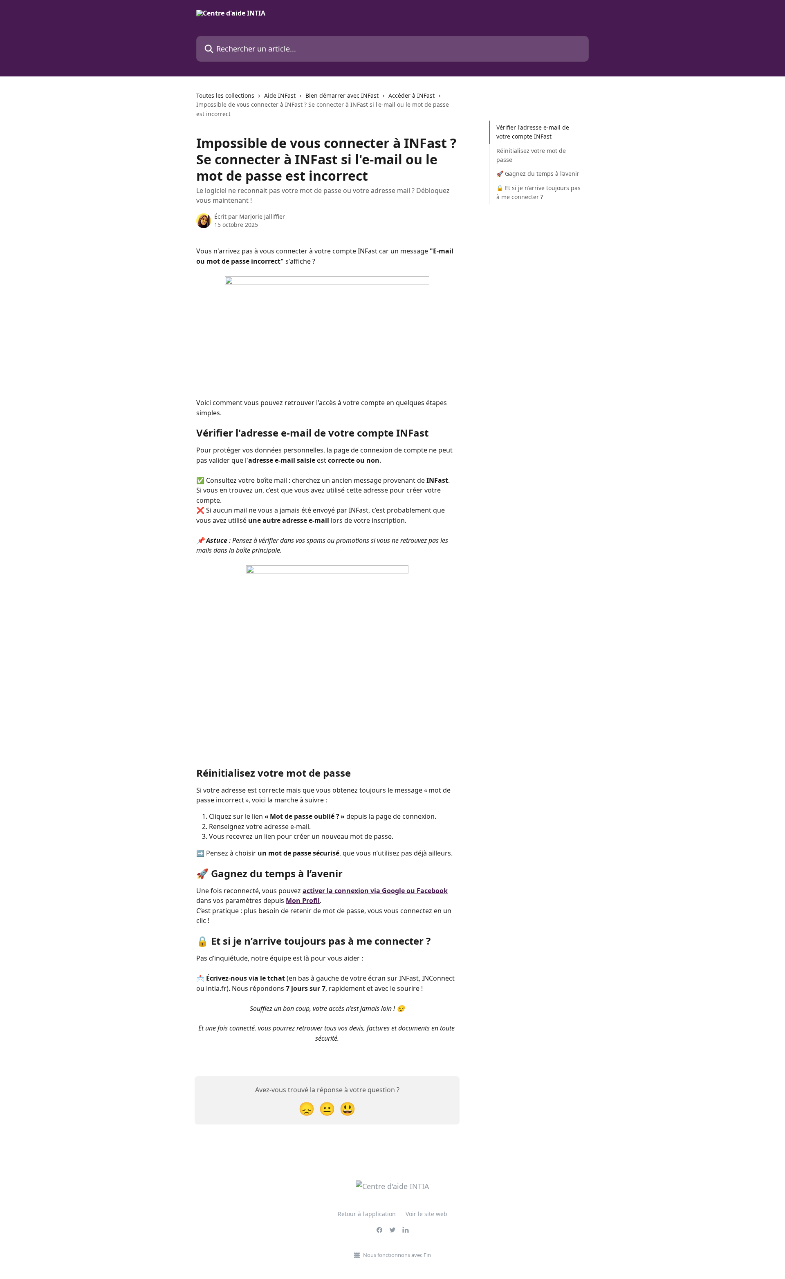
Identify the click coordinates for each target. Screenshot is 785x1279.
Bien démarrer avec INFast (342, 95)
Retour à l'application (367, 1214)
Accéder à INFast (411, 95)
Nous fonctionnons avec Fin (397, 1255)
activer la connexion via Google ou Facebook (375, 890)
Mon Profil (303, 900)
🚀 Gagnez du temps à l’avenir (537, 173)
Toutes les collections (225, 95)
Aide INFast (280, 95)
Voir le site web (426, 1214)
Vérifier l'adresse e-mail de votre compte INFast (532, 131)
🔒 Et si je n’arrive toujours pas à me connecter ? (538, 192)
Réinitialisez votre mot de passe (531, 155)
